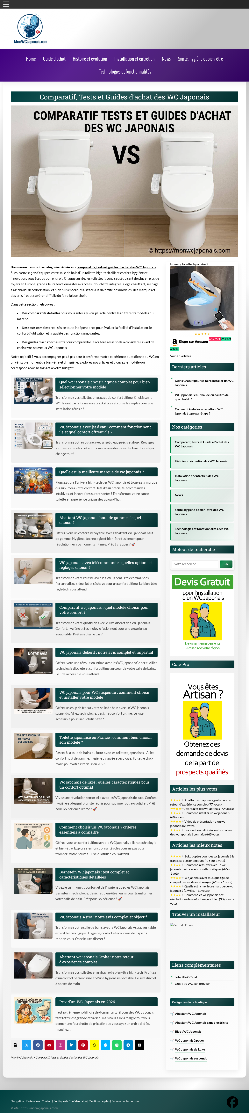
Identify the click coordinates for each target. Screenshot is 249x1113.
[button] (15, 1045)
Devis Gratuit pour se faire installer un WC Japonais (204, 383)
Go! (226, 564)
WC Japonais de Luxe (190, 1049)
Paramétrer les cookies (125, 1101)
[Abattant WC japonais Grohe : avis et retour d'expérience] (34, 965)
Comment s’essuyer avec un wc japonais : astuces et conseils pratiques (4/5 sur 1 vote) (201, 869)
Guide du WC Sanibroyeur (192, 983)
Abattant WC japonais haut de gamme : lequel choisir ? (100, 520)
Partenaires (33, 1101)
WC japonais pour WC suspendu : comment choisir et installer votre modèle (104, 695)
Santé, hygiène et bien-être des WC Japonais (199, 512)
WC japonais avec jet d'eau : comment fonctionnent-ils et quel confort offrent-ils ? (106, 429)
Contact (47, 1101)
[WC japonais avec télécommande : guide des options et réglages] (34, 571)
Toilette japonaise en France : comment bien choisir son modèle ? (105, 740)
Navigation (17, 1101)
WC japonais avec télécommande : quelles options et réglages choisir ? (106, 565)
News (179, 495)
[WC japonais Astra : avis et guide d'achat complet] (34, 926)
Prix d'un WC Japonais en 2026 (87, 1001)
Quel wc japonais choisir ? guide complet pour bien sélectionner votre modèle (104, 384)
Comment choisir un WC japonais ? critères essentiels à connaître (98, 829)
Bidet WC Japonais (188, 1031)
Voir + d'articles (180, 356)
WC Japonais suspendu (191, 1058)
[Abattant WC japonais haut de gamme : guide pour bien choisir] (34, 526)
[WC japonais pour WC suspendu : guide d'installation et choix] (34, 701)
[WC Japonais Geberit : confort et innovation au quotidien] (34, 661)
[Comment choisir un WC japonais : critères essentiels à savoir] (34, 836)
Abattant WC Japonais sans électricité (202, 1022)
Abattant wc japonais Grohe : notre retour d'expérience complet (96, 959)
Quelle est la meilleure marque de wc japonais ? (101, 471)
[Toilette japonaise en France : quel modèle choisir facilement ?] (34, 746)
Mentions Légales (99, 1101)
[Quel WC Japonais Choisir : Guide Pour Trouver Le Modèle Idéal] (34, 391)
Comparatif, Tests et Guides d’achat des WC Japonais (202, 444)
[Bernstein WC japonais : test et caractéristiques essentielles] (34, 881)
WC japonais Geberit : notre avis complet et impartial (106, 652)
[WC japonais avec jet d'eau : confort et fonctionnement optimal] (34, 436)
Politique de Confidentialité (70, 1101)
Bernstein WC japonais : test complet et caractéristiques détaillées (94, 874)
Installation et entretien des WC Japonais (197, 478)
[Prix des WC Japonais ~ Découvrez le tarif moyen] (34, 1010)
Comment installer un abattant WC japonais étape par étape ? (199, 411)
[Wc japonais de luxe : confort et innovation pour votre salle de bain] (34, 791)
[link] (31, 59)
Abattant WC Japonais (190, 1013)
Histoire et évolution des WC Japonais (201, 461)
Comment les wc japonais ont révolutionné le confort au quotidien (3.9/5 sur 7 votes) (202, 899)
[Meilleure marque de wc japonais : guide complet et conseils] (34, 480)
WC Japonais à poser (189, 1040)
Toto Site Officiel (186, 977)
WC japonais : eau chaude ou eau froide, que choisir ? (202, 397)
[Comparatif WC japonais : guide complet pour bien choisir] (34, 616)
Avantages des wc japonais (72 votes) (202, 808)
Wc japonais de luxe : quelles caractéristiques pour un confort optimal (104, 784)
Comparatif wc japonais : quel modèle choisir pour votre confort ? (104, 610)
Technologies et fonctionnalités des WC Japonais (202, 531)
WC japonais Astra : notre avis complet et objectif (103, 916)
